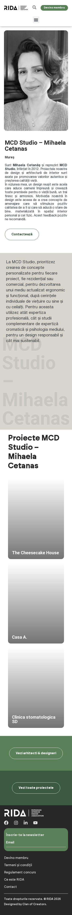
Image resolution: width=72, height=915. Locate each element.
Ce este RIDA (14, 879)
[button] (36, 19)
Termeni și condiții (18, 865)
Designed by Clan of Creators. (25, 904)
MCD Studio (23, 261)
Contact (10, 886)
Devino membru (16, 858)
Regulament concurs (20, 872)
